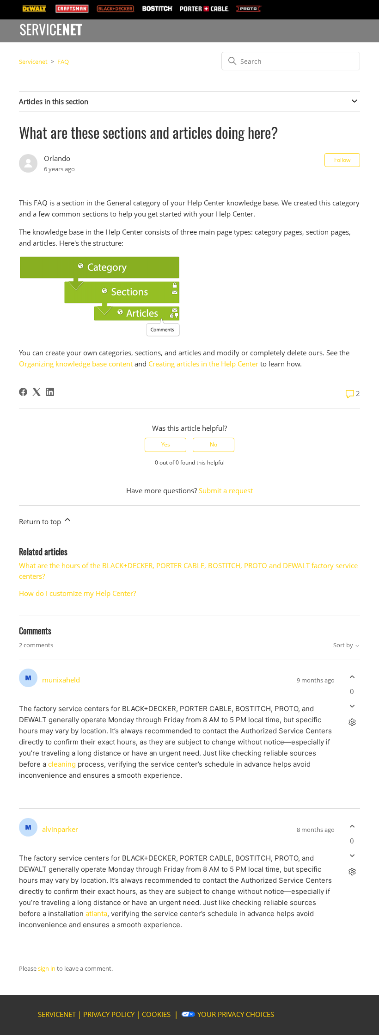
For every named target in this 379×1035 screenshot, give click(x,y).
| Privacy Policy (106, 1014)
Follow (342, 160)
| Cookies (153, 1014)
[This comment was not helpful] (352, 706)
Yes (165, 444)
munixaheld (61, 679)
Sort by (344, 645)
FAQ (63, 61)
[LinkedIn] (50, 392)
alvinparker (60, 829)
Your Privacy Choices (235, 1014)
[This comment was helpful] (352, 677)
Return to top (41, 521)
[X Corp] (36, 392)
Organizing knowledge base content (76, 363)
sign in (46, 968)
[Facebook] (23, 392)
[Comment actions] (352, 722)
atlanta (96, 913)
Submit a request (226, 490)
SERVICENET (57, 1014)
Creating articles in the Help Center (203, 363)
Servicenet (33, 61)
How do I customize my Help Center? (77, 593)
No (213, 444)
